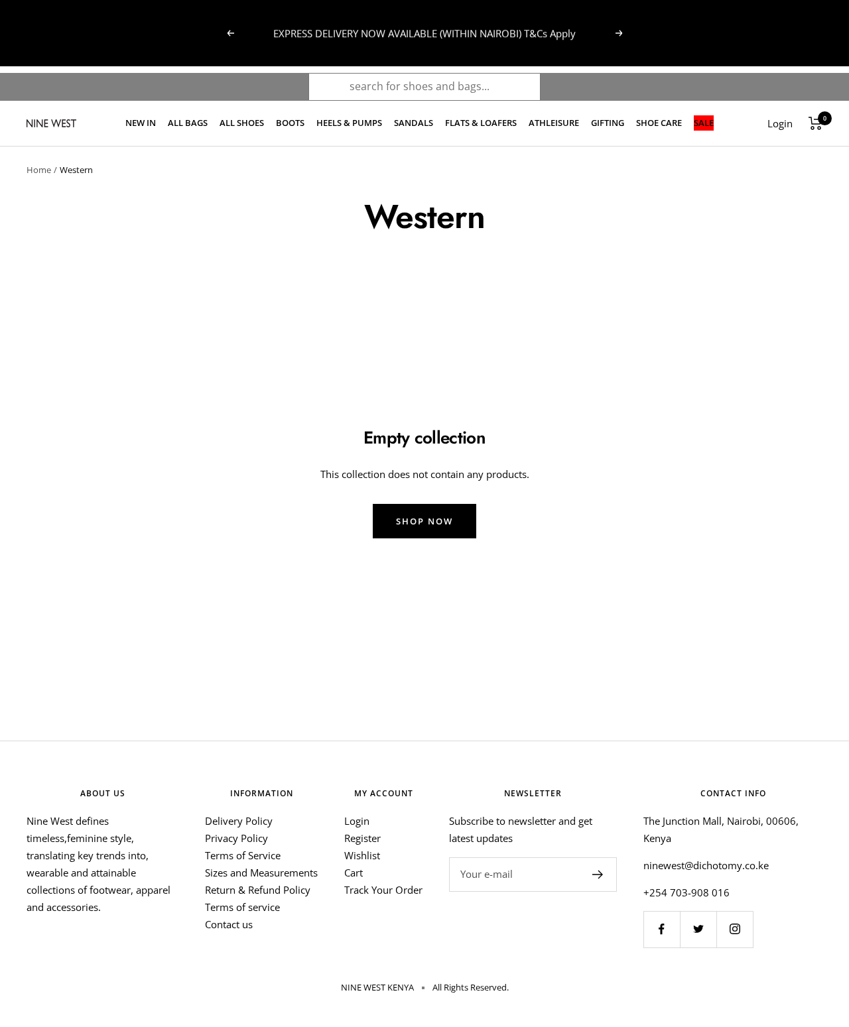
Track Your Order (383, 889)
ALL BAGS (188, 123)
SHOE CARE (659, 123)
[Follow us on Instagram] (734, 929)
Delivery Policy (239, 820)
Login (356, 820)
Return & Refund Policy (257, 889)
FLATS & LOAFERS (481, 123)
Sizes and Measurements (261, 872)
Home (39, 170)
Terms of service (242, 907)
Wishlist (362, 855)
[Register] (598, 874)
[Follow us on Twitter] (698, 929)
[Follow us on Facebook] (661, 929)
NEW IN (140, 123)
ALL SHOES (242, 123)
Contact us (229, 924)
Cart (353, 872)
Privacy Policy (236, 838)
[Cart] (815, 123)
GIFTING (607, 123)
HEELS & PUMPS (349, 123)
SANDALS (413, 123)
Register (362, 838)
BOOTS (290, 123)
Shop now (424, 521)
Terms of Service (243, 855)
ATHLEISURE (554, 123)
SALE (704, 123)
